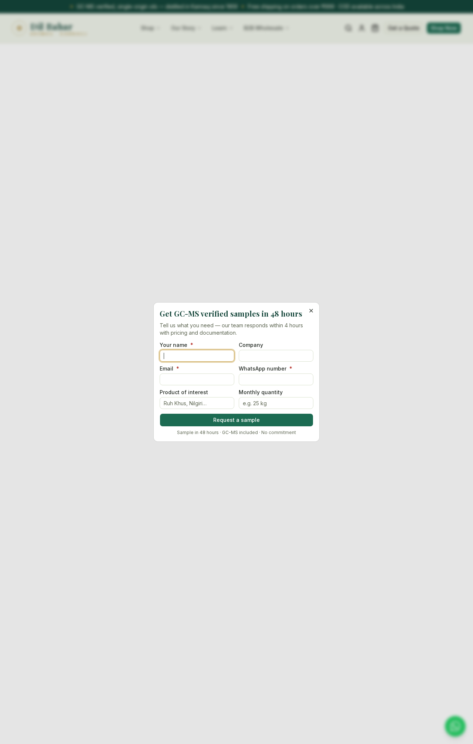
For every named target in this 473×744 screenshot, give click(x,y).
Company (251, 345)
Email (169, 368)
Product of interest (184, 392)
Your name (176, 345)
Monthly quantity (261, 392)
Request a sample (236, 420)
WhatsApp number (265, 368)
